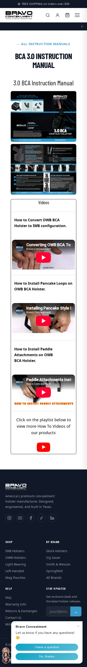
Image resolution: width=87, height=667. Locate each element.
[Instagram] (9, 518)
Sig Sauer (53, 557)
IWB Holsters (15, 551)
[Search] (47, 15)
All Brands (54, 577)
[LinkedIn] (52, 518)
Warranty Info (15, 604)
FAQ (8, 597)
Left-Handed (14, 571)
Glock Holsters (56, 551)
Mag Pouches (15, 577)
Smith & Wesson (58, 564)
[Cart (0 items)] (67, 15)
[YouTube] (20, 518)
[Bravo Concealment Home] (19, 15)
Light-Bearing (15, 564)
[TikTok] (41, 518)
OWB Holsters (15, 557)
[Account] (57, 15)
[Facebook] (31, 518)
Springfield (54, 571)
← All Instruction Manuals (43, 44)
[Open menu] (77, 15)
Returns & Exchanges (21, 611)
